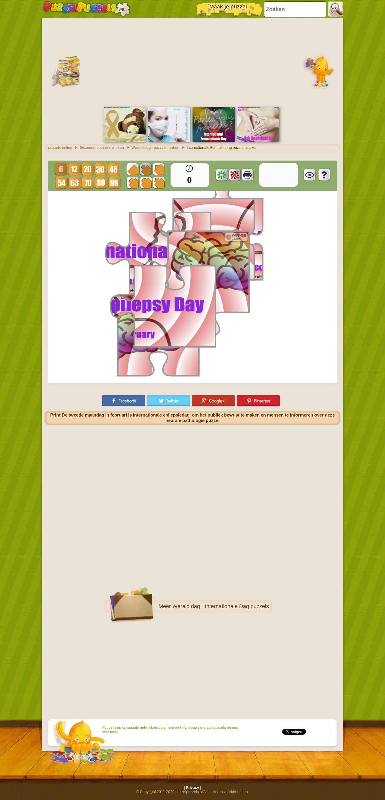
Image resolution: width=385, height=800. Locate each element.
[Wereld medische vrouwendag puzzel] (169, 140)
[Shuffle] (222, 175)
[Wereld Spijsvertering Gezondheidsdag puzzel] (258, 140)
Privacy (192, 788)
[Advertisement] (192, 62)
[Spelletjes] (86, 9)
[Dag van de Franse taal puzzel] (213, 140)
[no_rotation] (235, 175)
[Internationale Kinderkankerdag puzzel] (124, 140)
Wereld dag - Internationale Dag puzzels (220, 606)
